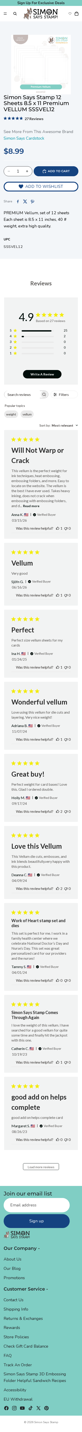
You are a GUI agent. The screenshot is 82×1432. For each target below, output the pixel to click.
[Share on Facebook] (17, 201)
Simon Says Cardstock (24, 138)
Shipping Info (16, 1309)
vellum (27, 414)
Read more (31, 506)
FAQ (8, 1355)
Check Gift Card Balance (26, 1346)
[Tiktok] (30, 1408)
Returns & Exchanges (23, 1318)
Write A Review (42, 374)
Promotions (14, 1278)
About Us (12, 1259)
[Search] (15, 14)
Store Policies (16, 1337)
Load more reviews (41, 1167)
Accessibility (15, 1390)
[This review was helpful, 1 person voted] (57, 528)
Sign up (36, 1221)
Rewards (12, 1327)
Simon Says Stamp (46, 1422)
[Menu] (5, 13)
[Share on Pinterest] (32, 201)
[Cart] (77, 14)
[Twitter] (38, 1408)
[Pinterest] (46, 1408)
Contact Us (13, 1300)
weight (11, 414)
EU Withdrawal (18, 1399)
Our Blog (12, 1268)
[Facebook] (6, 1408)
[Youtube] (22, 1408)
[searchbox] (22, 394)
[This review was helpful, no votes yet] (57, 980)
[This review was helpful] (57, 811)
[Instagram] (14, 1408)
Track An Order (18, 1365)
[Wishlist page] (70, 13)
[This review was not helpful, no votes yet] (65, 528)
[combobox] (58, 425)
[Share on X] (25, 201)
